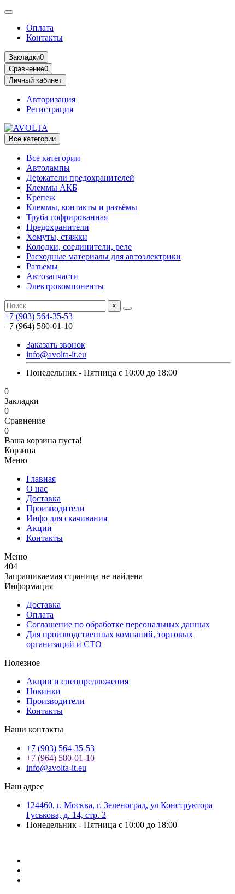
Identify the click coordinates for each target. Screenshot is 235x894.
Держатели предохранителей (80, 177)
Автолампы (48, 167)
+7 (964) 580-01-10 (60, 758)
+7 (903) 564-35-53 (38, 316)
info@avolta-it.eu (56, 354)
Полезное (22, 662)
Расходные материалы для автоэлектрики (103, 256)
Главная (41, 478)
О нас (37, 488)
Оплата (40, 27)
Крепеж (40, 197)
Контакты (44, 37)
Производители (55, 508)
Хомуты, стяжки (56, 236)
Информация (28, 586)
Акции (39, 528)
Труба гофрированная (67, 217)
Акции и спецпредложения (77, 681)
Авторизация (50, 99)
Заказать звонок (55, 344)
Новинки (43, 691)
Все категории (53, 158)
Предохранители (57, 227)
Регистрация (49, 109)
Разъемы (42, 266)
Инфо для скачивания (66, 518)
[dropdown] (8, 12)
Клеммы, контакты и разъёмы (81, 207)
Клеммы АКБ (51, 187)
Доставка (43, 498)
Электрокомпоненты (65, 286)
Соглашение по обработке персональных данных (118, 624)
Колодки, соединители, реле (79, 246)
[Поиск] (127, 308)
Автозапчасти (52, 276)
